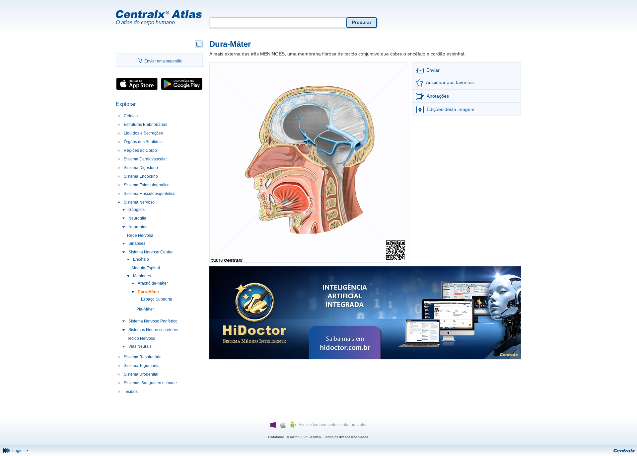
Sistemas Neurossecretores (153, 329)
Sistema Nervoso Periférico (152, 321)
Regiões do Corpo (140, 150)
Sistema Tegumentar (142, 365)
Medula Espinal (146, 268)
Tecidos (131, 391)
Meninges (142, 276)
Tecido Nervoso (141, 338)
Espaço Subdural (156, 299)
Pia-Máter (145, 309)
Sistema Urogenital (141, 374)
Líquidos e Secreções (143, 133)
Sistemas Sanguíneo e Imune (150, 383)
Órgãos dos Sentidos (143, 141)
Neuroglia (137, 218)
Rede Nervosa (140, 235)
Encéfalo (141, 259)
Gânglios (136, 209)
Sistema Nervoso (139, 202)
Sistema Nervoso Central (151, 252)
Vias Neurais (140, 346)
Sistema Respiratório (143, 357)
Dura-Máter (148, 292)
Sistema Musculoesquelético (150, 193)
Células (131, 116)
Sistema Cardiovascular (145, 159)
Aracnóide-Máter (153, 283)
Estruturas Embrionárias (145, 124)
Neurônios (137, 227)
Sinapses (136, 243)
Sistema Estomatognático (147, 185)
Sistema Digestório (141, 167)
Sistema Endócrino (141, 176)
